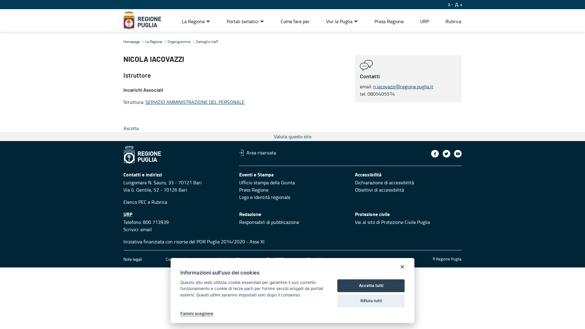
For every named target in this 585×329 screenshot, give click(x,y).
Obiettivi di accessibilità (379, 189)
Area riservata (261, 152)
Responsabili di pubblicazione (269, 222)
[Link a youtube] (458, 153)
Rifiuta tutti (371, 300)
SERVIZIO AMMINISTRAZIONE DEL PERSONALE (195, 102)
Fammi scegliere (196, 313)
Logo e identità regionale (264, 197)
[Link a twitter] (446, 153)
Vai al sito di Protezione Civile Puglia (392, 222)
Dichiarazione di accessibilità (384, 182)
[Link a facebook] (435, 153)
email (146, 229)
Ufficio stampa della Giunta (267, 182)
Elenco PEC (135, 202)
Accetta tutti (371, 285)
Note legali (132, 259)
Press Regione (253, 189)
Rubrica (159, 202)
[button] (196, 21)
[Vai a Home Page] (142, 20)
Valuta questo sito (292, 136)
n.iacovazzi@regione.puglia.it (403, 86)
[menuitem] (295, 21)
